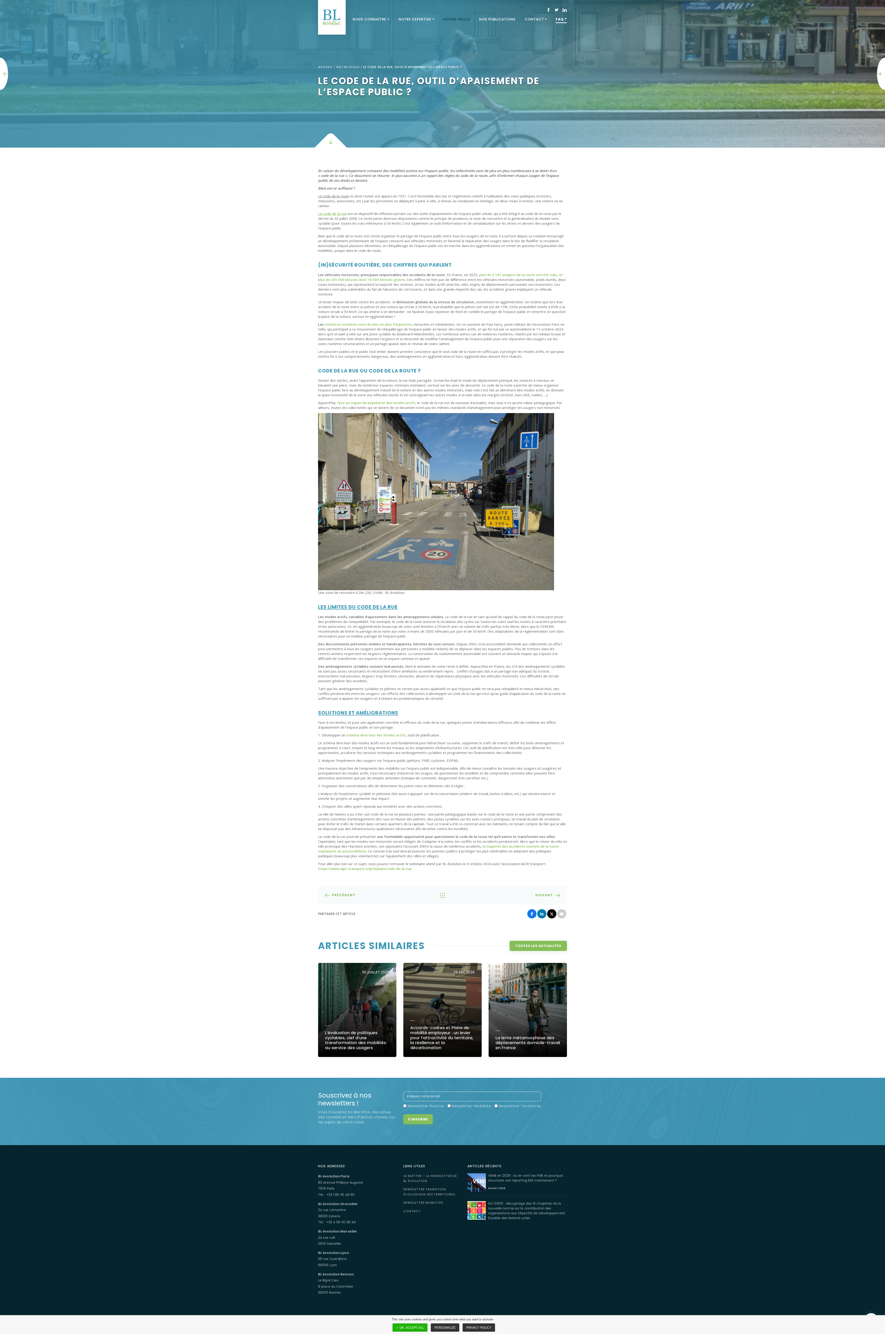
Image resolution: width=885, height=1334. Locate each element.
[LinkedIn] (541, 913)
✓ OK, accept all (410, 1327)
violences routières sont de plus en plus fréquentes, (369, 324)
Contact (534, 19)
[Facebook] (532, 913)
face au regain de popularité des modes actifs (376, 402)
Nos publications (497, 19)
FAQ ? (561, 19)
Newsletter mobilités (423, 1202)
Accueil (325, 67)
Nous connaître (369, 19)
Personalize (445, 1327)
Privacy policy (478, 1327)
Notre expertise (414, 19)
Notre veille (456, 19)
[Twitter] (551, 913)
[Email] (561, 913)
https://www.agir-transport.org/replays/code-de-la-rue (365, 868)
